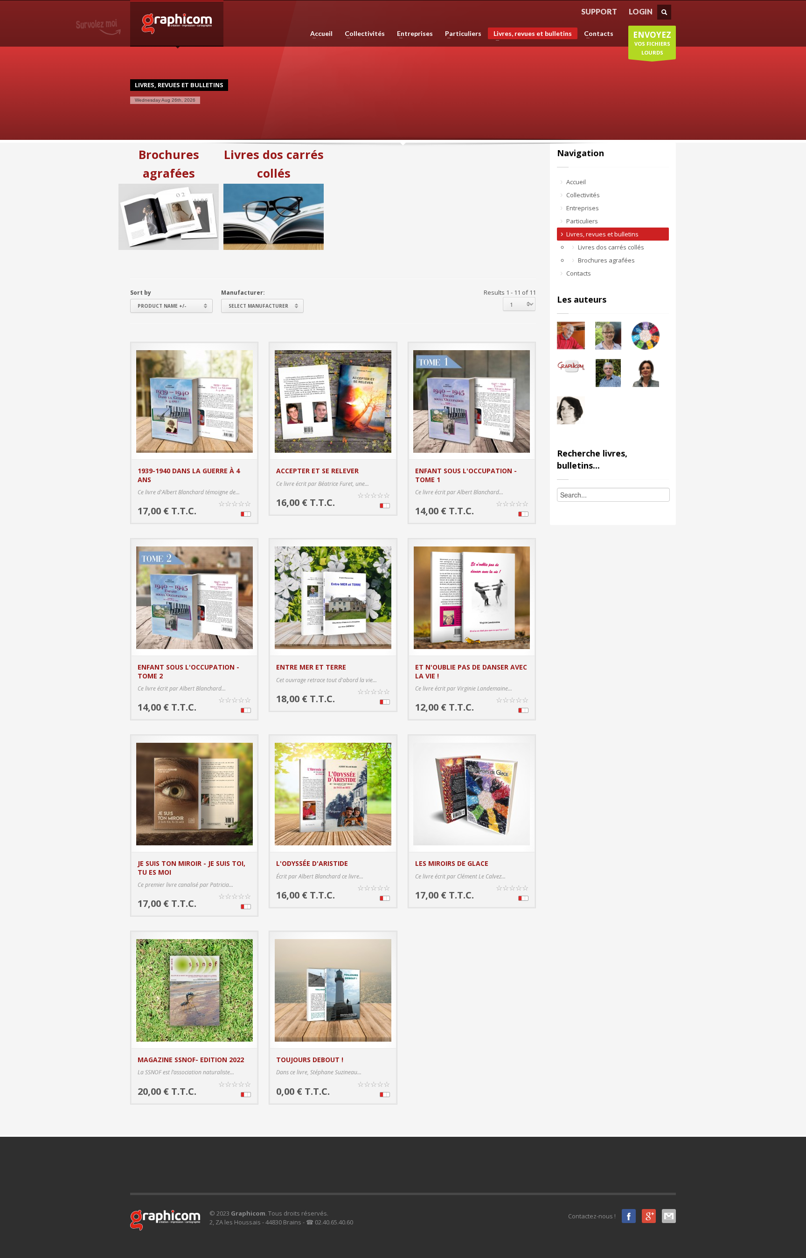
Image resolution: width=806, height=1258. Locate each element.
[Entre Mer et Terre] (333, 597)
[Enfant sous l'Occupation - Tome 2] (194, 597)
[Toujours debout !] (333, 989)
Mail (669, 1216)
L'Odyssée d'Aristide (312, 863)
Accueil (319, 33)
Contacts (595, 33)
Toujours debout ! (309, 1059)
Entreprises (412, 33)
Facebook (629, 1216)
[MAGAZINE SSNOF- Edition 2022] (194, 989)
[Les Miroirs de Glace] (471, 793)
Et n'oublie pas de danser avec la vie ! (471, 671)
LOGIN (641, 11)
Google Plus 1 (649, 1216)
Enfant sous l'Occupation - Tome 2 (188, 671)
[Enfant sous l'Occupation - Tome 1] (471, 400)
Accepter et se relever (317, 470)
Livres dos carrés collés (274, 163)
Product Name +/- (162, 306)
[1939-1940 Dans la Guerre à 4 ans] (194, 400)
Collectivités (362, 33)
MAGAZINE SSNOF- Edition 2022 (191, 1059)
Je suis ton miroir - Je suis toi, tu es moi (191, 867)
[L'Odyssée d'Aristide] (333, 793)
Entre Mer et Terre (311, 667)
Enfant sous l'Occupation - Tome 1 (466, 475)
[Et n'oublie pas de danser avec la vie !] (472, 597)
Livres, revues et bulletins (530, 34)
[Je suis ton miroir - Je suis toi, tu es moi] (194, 793)
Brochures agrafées (169, 163)
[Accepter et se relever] (333, 400)
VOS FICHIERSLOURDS (652, 42)
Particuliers (460, 33)
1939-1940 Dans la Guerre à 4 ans (189, 475)
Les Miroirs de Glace (451, 863)
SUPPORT (599, 11)
